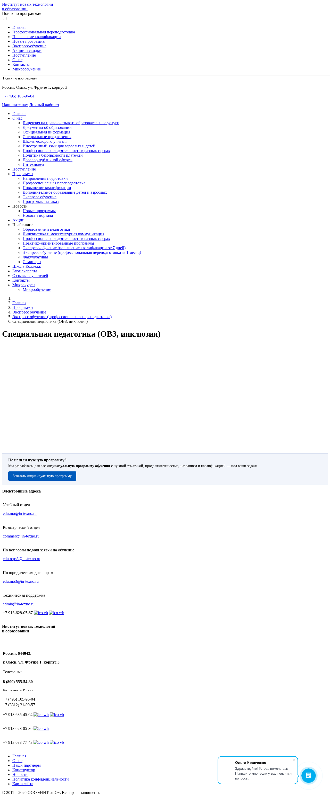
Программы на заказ (41, 201)
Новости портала (38, 215)
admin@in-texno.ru (19, 604)
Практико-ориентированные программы (58, 243)
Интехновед (33, 164)
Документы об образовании (47, 127)
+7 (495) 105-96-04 (18, 96)
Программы (22, 174)
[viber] (57, 714)
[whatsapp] (41, 714)
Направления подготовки (45, 178)
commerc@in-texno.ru (21, 536)
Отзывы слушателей (30, 275)
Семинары (32, 261)
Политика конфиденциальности (40, 779)
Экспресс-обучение (29, 46)
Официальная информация (46, 132)
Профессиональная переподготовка (43, 32)
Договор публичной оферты (47, 160)
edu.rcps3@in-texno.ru (21, 559)
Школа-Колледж (26, 266)
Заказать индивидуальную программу (42, 476)
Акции (18, 220)
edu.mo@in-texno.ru (20, 513)
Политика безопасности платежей (53, 155)
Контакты (21, 64)
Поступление (24, 55)
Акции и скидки (27, 50)
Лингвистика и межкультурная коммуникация (63, 234)
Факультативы (35, 257)
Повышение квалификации (36, 36)
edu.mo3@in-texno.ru (21, 581)
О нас (17, 60)
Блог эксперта (24, 271)
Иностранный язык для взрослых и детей (59, 146)
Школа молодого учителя (45, 141)
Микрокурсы (23, 285)
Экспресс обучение (39, 197)
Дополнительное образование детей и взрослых (65, 192)
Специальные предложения (47, 137)
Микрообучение (26, 69)
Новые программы (28, 41)
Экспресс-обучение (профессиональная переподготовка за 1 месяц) (82, 252)
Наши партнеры (26, 765)
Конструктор (23, 770)
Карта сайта (22, 784)
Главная (19, 27)
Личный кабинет (44, 105)
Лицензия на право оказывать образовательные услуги (71, 123)
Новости (20, 774)
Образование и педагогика (46, 229)
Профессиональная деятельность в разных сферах (66, 150)
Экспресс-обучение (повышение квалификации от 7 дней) (74, 248)
